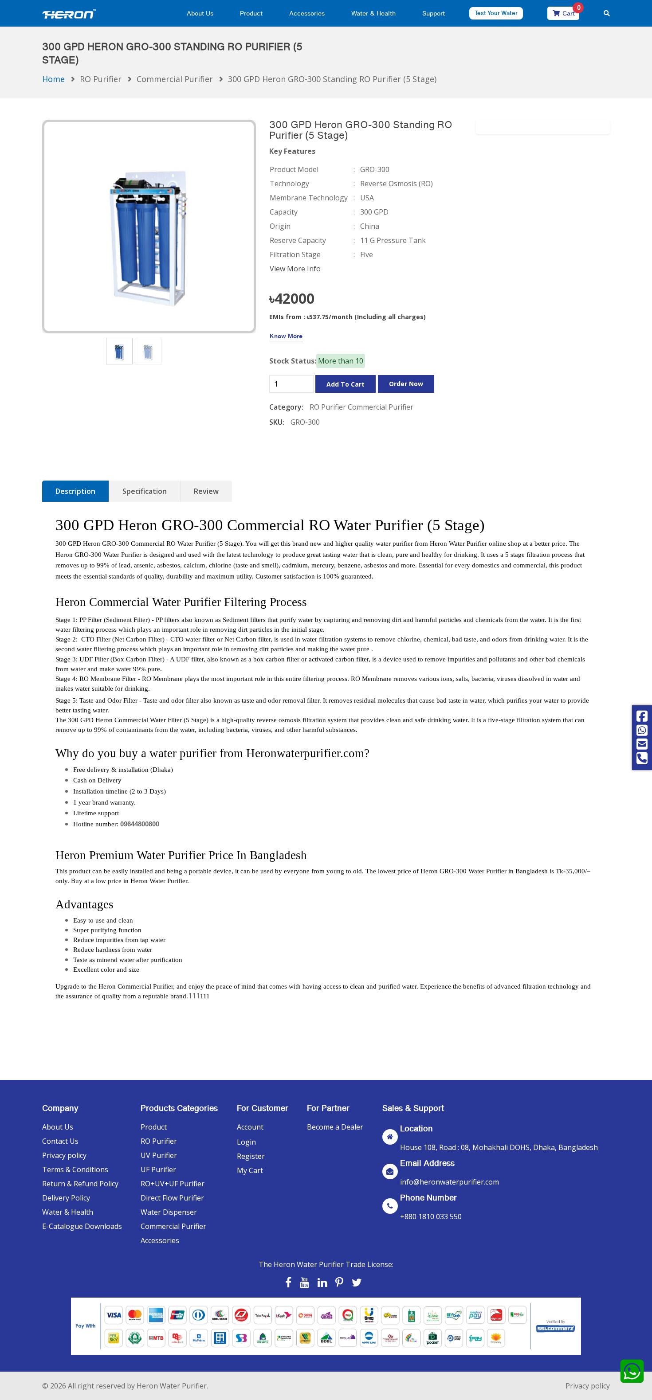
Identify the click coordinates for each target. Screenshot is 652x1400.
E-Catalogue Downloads (82, 1226)
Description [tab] (75, 491)
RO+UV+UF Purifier (172, 1184)
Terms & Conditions (75, 1169)
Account (250, 1127)
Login (246, 1142)
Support (433, 13)
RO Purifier (101, 79)
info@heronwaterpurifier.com (449, 1182)
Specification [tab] (144, 491)
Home (53, 79)
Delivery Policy (66, 1198)
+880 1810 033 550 (431, 1216)
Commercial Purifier (175, 79)
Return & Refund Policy (80, 1184)
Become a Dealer (335, 1127)
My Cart (250, 1170)
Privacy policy (64, 1155)
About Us (200, 13)
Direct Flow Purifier (172, 1198)
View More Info (295, 269)
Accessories (307, 13)
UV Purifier (159, 1155)
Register (251, 1156)
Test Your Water (496, 13)
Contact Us (60, 1141)
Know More (286, 335)
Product (251, 13)
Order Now (406, 383)
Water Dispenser (169, 1212)
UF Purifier (158, 1169)
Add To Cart (345, 384)
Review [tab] (206, 491)
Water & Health (373, 13)
